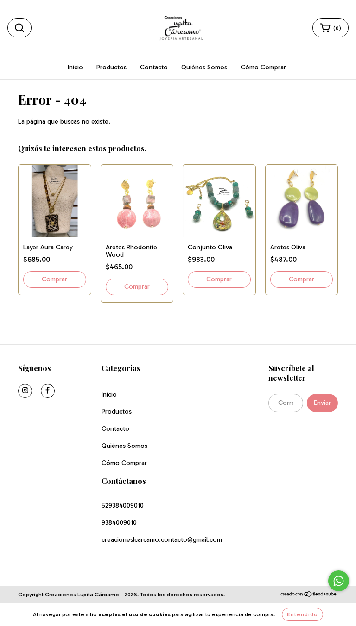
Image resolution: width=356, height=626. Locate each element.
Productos (111, 67)
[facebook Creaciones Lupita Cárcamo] (48, 391)
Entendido (302, 614)
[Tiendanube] (309, 595)
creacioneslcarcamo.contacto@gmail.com (162, 540)
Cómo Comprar (263, 67)
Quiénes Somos (204, 67)
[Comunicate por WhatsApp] (338, 580)
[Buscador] (19, 27)
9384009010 (119, 523)
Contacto (154, 67)
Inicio (75, 67)
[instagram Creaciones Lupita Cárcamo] (25, 391)
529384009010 (123, 505)
